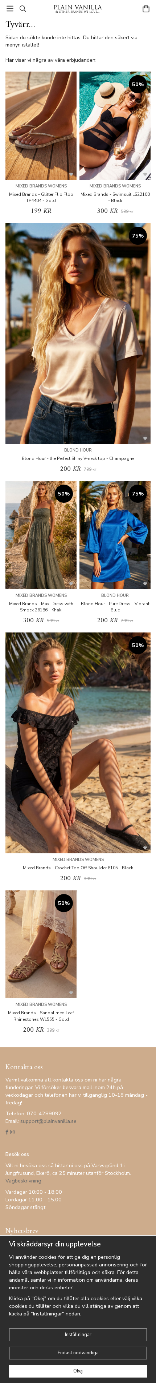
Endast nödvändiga (78, 1353)
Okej (78, 1371)
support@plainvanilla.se (48, 1121)
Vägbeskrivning (23, 1180)
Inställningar (78, 1334)
